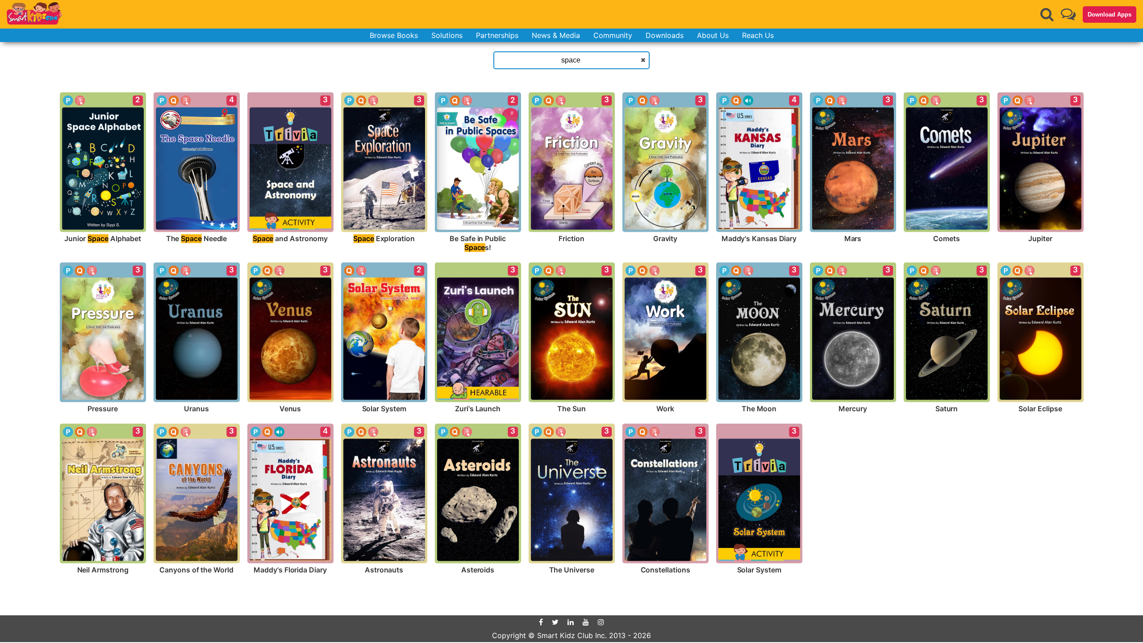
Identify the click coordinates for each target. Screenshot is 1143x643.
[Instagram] (601, 622)
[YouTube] (585, 622)
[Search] (1047, 14)
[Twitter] (555, 622)
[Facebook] (541, 622)
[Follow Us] (1068, 14)
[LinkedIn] (570, 622)
